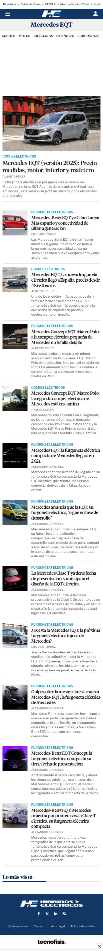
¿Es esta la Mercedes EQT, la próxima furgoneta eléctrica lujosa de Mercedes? (65, 636)
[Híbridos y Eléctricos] (51, 903)
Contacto (39, 926)
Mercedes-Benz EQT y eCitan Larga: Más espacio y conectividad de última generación (65, 223)
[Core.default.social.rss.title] (64, 913)
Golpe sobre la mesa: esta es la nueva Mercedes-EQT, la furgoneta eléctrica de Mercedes (65, 697)
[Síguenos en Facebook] (38, 913)
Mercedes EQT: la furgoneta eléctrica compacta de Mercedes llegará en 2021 (65, 456)
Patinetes (65, 36)
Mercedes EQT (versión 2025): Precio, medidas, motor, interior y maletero (50, 167)
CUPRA (50, 4)
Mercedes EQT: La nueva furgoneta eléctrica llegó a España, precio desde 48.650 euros (65, 280)
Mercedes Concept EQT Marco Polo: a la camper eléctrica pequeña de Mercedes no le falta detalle (65, 337)
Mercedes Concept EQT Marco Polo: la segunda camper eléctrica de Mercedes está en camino (65, 399)
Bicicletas (43, 36)
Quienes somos (18, 926)
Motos (24, 36)
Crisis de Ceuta (30, 4)
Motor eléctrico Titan (74, 4)
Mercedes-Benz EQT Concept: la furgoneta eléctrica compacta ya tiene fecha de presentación (61, 759)
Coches (8, 36)
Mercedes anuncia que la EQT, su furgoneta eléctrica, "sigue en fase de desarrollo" (64, 513)
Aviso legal (58, 926)
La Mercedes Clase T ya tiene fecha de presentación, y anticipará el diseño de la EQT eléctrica (63, 579)
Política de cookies (83, 926)
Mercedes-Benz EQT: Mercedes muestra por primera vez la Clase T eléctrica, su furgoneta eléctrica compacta (63, 818)
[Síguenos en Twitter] (47, 913)
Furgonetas (88, 36)
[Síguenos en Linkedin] (56, 913)
